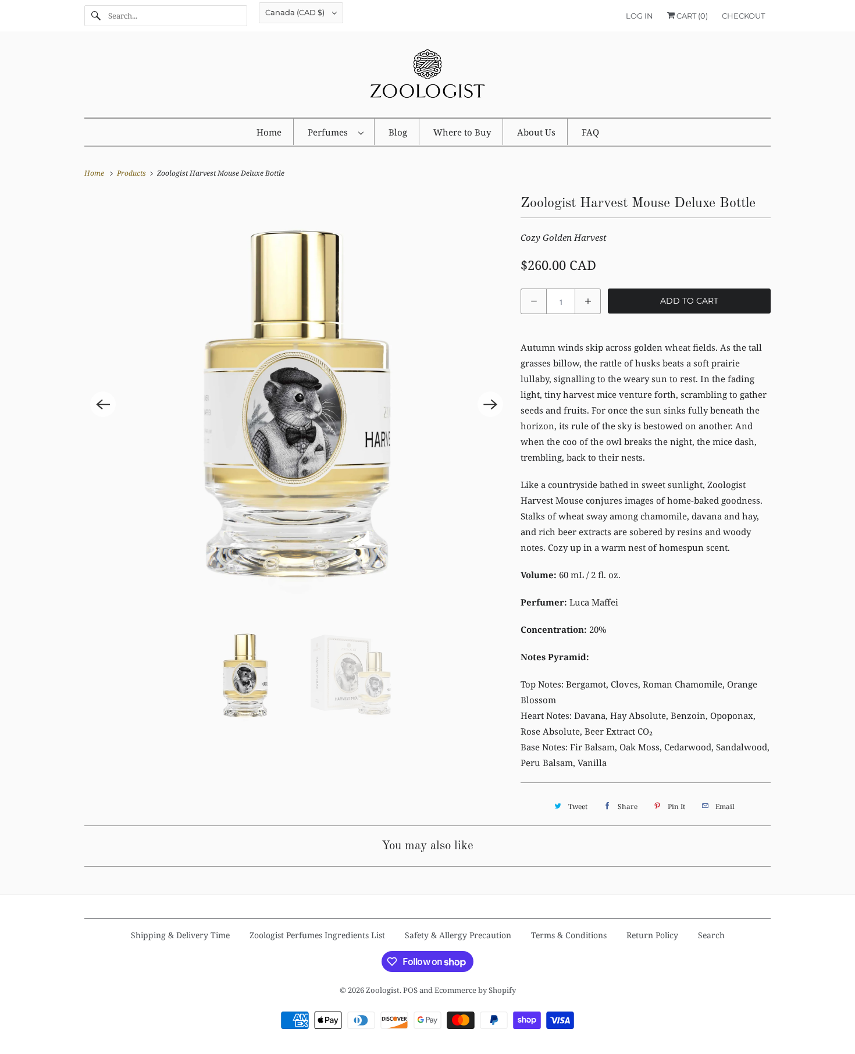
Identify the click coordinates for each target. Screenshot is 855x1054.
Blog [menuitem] (398, 132)
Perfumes (330, 132)
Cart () (691, 15)
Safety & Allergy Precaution (458, 935)
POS (410, 990)
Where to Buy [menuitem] (462, 132)
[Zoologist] (427, 77)
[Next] (490, 404)
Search (711, 935)
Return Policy (652, 935)
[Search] (96, 15)
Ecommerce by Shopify (475, 990)
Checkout (743, 15)
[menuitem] (335, 132)
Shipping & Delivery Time (180, 935)
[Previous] (103, 404)
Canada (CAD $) (295, 12)
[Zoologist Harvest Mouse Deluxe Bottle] (296, 404)
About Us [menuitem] (536, 132)
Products (132, 173)
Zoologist (383, 990)
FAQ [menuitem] (590, 132)
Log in (639, 15)
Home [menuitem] (269, 132)
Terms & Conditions (569, 935)
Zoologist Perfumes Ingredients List (317, 935)
